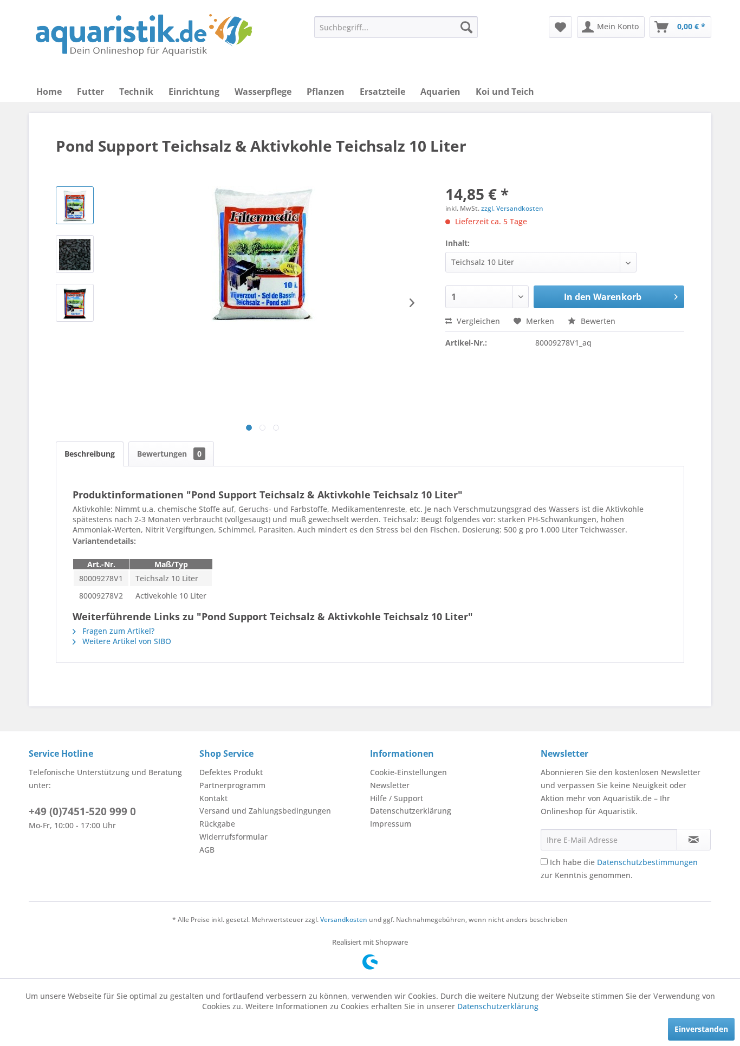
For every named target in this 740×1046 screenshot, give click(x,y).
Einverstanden (701, 1029)
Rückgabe (217, 823)
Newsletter (390, 785)
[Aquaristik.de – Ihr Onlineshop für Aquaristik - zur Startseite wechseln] (144, 35)
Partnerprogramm (232, 785)
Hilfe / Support (396, 798)
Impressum (390, 823)
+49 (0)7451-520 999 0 (82, 811)
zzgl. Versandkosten (512, 208)
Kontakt (213, 798)
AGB (207, 849)
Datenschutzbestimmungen (647, 862)
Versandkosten (343, 919)
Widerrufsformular (233, 836)
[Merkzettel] (560, 27)
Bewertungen (169, 454)
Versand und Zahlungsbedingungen (265, 810)
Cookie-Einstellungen (408, 772)
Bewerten (597, 321)
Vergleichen (477, 321)
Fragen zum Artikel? (117, 631)
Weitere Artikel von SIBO (125, 641)
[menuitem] (396, 27)
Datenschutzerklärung (410, 810)
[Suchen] (466, 27)
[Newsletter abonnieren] (694, 839)
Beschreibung (89, 454)
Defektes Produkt (231, 772)
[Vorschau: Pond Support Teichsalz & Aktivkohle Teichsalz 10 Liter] (75, 205)
